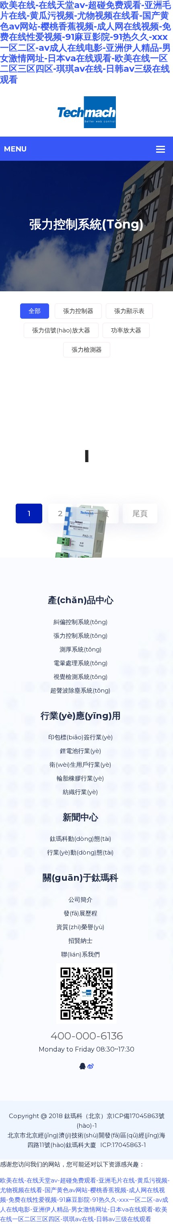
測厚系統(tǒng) (81, 649)
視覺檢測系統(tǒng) (81, 676)
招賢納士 (80, 940)
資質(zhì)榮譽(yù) (80, 927)
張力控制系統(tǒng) (81, 635)
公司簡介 (80, 899)
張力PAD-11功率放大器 (87, 569)
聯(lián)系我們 (80, 954)
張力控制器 (78, 311)
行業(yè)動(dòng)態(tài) (80, 852)
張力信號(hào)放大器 (61, 330)
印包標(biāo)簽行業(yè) (80, 737)
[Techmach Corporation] (87, 112)
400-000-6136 (86, 1035)
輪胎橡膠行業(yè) (80, 778)
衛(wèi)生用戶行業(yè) (80, 764)
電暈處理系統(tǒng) (81, 663)
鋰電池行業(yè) (80, 751)
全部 (35, 311)
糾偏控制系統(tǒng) (81, 622)
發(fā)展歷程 (80, 913)
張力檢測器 (87, 349)
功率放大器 (126, 330)
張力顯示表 (129, 311)
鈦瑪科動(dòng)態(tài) (80, 838)
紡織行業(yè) (80, 792)
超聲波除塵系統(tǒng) (80, 690)
